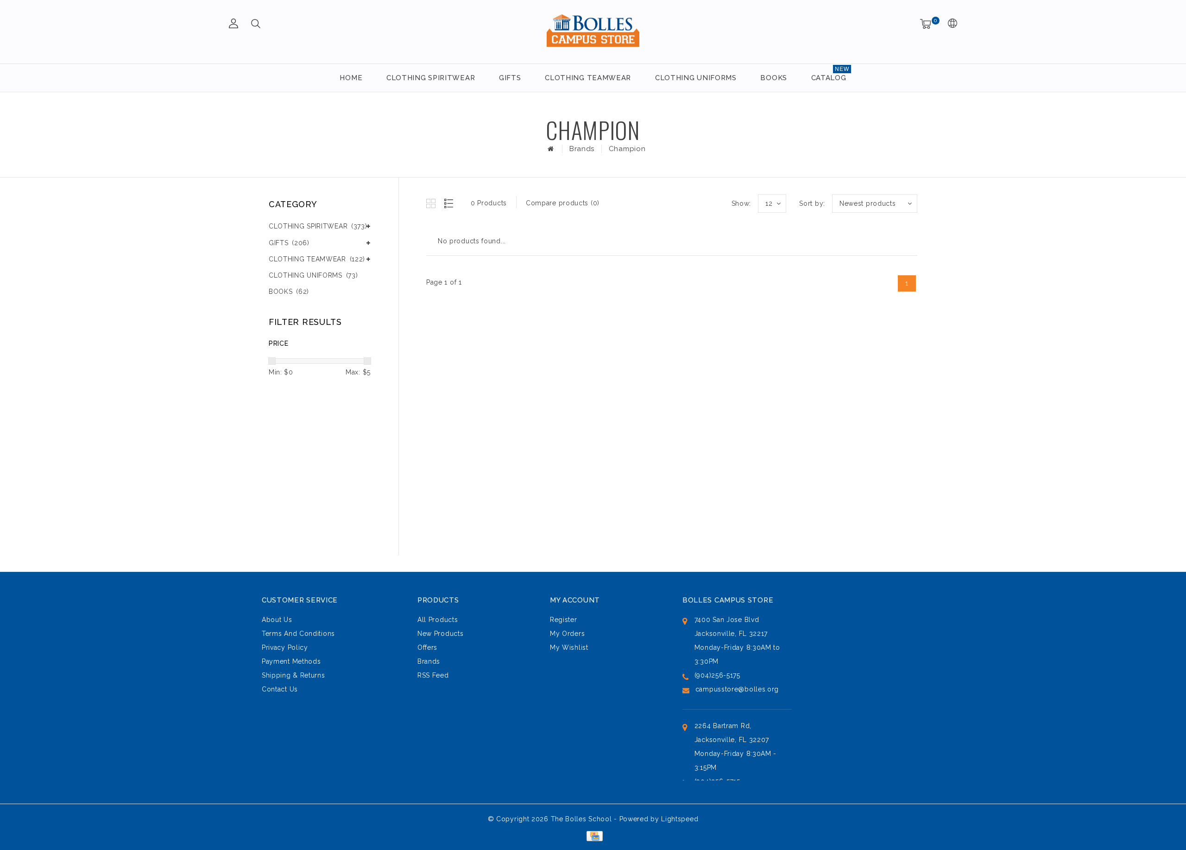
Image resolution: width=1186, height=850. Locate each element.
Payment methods (291, 661)
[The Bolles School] (593, 30)
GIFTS (510, 78)
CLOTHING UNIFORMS (696, 78)
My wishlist (569, 647)
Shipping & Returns (293, 675)
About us (277, 619)
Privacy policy (285, 647)
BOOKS (773, 78)
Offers (427, 647)
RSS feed (433, 675)
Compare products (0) (562, 203)
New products (440, 633)
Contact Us (280, 689)
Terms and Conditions (298, 633)
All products (437, 619)
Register (563, 619)
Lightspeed (679, 819)
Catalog (828, 78)
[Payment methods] (592, 835)
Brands (581, 149)
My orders (567, 633)
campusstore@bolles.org (737, 689)
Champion (627, 149)
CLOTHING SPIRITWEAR (430, 78)
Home (351, 78)
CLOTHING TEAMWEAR (588, 78)
